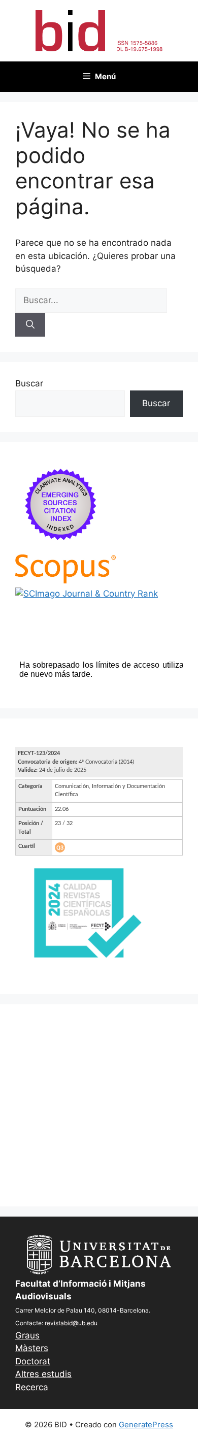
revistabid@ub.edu (71, 1323)
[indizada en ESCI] (61, 548)
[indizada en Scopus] (65, 580)
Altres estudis (43, 1374)
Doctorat (32, 1361)
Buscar (29, 383)
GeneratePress (146, 1424)
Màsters (31, 1348)
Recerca (31, 1387)
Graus (27, 1335)
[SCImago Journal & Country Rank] (86, 593)
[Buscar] (30, 325)
